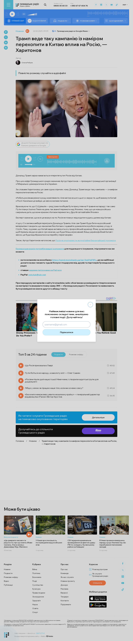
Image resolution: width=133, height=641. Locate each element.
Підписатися (66, 332)
